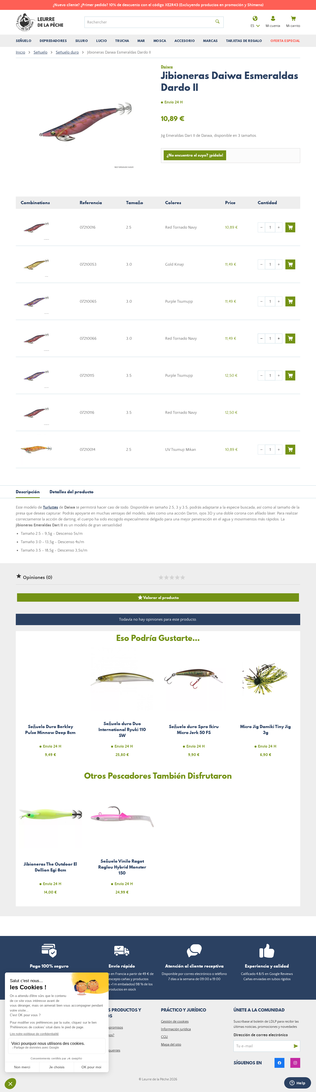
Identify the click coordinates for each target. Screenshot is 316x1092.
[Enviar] (295, 1046)
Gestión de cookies (175, 1022)
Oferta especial (285, 41)
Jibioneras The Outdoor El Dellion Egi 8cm (50, 842)
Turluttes (50, 507)
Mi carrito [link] (293, 26)
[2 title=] (166, 577)
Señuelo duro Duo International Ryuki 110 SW (122, 705)
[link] (279, 1063)
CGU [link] (164, 1037)
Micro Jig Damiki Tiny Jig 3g (265, 705)
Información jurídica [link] (176, 1029)
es (252, 26)
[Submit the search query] (217, 22)
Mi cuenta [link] (273, 26)
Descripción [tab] (28, 492)
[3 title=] (171, 577)
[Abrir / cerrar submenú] (23, 41)
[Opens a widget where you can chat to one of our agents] (297, 1083)
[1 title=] (160, 577)
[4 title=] (177, 577)
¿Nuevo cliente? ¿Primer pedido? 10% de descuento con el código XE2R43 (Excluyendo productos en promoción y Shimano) (158, 5)
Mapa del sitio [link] (171, 1045)
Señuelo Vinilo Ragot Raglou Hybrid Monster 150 (122, 842)
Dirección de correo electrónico (261, 1035)
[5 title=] (182, 577)
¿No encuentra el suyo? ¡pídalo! (195, 155)
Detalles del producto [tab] (72, 492)
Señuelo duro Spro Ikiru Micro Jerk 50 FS (194, 705)
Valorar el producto (158, 597)
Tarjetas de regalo (244, 41)
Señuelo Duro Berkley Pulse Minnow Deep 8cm (50, 705)
